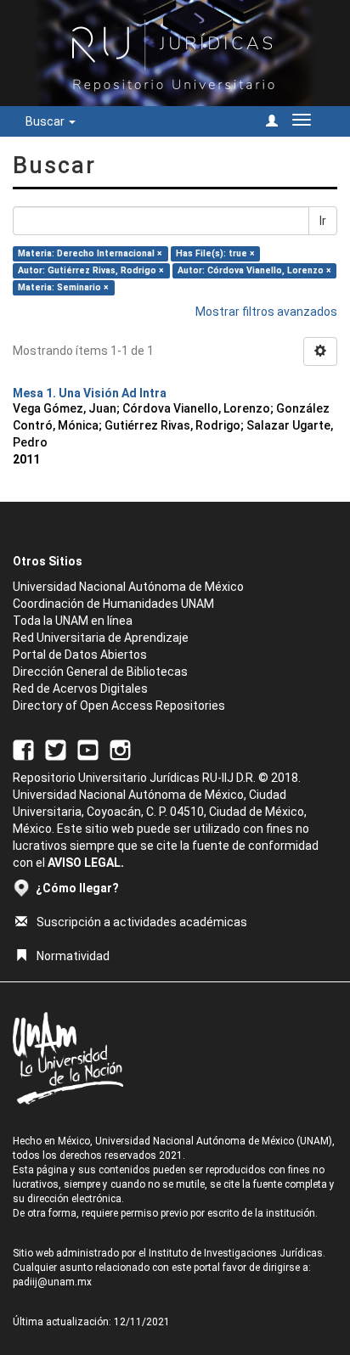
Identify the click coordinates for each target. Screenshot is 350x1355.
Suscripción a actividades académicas (142, 922)
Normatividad (73, 956)
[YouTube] (88, 749)
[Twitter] (55, 749)
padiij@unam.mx (52, 1282)
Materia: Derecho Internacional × (90, 253)
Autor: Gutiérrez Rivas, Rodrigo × (91, 270)
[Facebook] (23, 749)
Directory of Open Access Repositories (119, 705)
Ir (322, 221)
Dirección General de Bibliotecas (100, 671)
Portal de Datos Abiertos (80, 654)
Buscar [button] (46, 121)
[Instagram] (120, 749)
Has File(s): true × (215, 253)
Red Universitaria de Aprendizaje (101, 637)
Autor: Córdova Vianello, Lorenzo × (254, 270)
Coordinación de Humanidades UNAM (113, 603)
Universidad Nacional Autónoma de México (128, 586)
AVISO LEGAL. (86, 862)
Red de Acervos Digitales (80, 688)
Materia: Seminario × (63, 287)
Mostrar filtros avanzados (266, 311)
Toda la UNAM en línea (73, 620)
